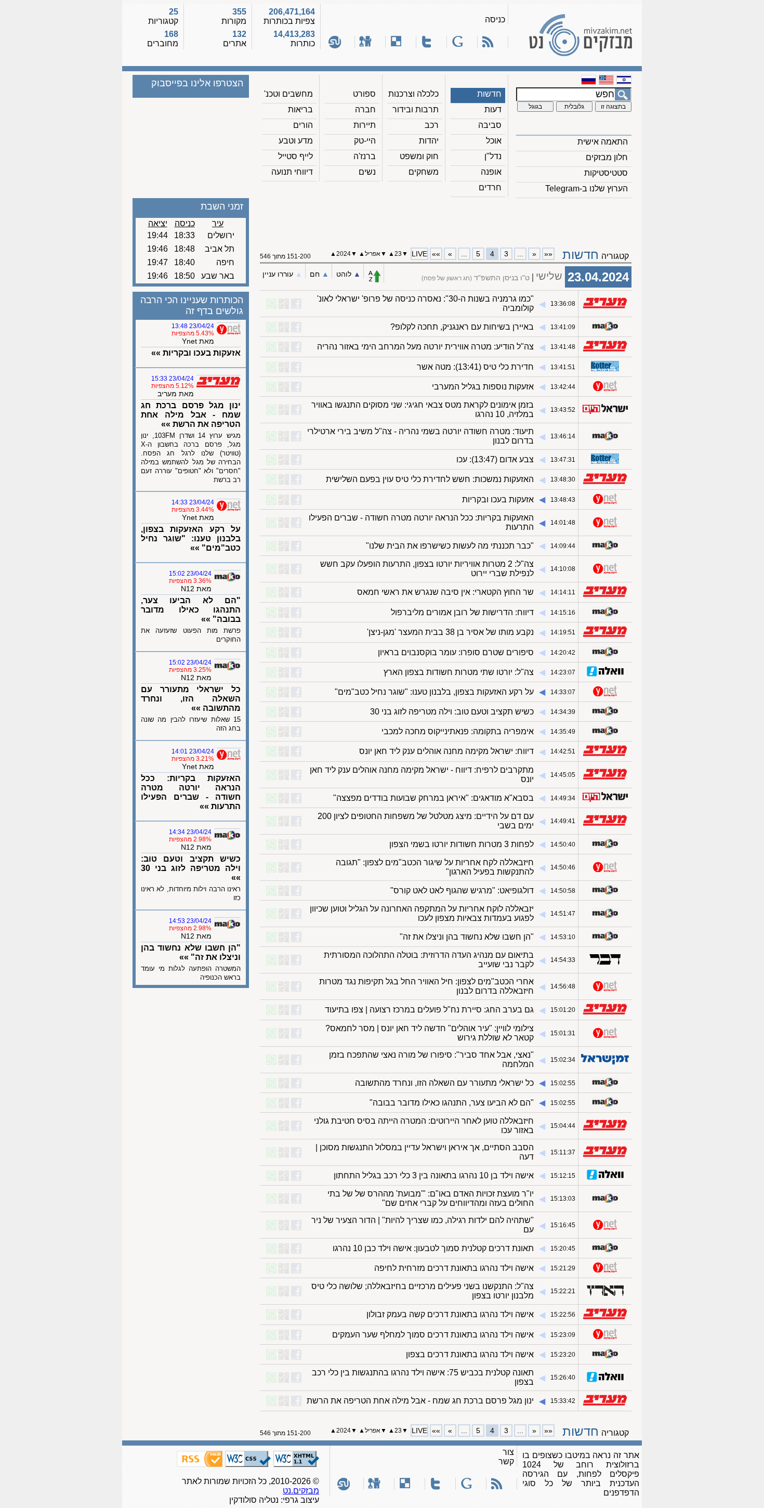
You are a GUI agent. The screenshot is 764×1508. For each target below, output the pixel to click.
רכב (432, 125)
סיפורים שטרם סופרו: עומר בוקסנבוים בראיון (456, 652)
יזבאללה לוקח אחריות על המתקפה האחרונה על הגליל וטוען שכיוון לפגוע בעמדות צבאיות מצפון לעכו (422, 913)
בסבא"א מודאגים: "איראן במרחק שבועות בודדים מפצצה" (433, 798)
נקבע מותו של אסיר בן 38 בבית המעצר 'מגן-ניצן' (450, 632)
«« (548, 254)
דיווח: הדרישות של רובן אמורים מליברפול (462, 612)
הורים (303, 125)
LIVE (419, 254)
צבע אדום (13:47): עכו (495, 459)
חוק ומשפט (419, 156)
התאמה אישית (602, 141)
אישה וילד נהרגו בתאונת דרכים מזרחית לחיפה (454, 1268)
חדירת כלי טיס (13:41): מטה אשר (475, 366)
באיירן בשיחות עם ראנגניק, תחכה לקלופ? (462, 326)
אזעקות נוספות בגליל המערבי (483, 386)
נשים (367, 171)
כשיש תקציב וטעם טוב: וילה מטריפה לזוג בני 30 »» (191, 868)
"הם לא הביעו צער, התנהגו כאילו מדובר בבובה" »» (191, 609)
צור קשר (506, 1457)
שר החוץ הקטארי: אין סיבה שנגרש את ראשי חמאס (445, 592)
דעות (493, 109)
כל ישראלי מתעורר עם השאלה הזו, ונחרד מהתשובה (444, 1082)
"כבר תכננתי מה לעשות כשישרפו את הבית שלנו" (450, 545)
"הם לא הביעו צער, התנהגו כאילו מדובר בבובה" (452, 1102)
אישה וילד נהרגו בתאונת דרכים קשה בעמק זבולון (450, 1314)
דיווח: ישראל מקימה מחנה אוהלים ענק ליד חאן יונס (446, 751)
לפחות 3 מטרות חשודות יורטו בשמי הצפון (461, 844)
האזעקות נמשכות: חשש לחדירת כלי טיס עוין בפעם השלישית (430, 479)
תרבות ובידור (415, 109)
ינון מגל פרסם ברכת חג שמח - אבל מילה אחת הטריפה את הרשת (420, 1400)
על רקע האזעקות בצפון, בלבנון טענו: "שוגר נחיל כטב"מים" (434, 691)
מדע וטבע (296, 140)
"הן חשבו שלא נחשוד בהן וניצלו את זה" (467, 936)
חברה (365, 109)
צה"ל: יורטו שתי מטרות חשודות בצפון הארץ (459, 672)
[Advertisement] (446, 219)
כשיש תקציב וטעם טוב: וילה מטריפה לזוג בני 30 (452, 711)
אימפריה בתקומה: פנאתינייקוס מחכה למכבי (457, 731)
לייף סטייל (295, 156)
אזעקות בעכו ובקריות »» (196, 352)
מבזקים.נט (301, 1490)
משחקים (424, 171)
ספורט (364, 93)
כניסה (495, 19)
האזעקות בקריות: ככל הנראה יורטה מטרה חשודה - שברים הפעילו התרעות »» (191, 792)
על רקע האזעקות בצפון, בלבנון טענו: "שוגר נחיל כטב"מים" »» (191, 538)
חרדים (490, 187)
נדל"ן (493, 156)
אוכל (494, 140)
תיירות (364, 125)
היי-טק (365, 140)
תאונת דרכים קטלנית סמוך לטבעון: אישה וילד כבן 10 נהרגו (433, 1248)
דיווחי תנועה (292, 171)
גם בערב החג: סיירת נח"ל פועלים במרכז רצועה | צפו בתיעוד (429, 1009)
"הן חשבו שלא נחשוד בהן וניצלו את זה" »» (191, 952)
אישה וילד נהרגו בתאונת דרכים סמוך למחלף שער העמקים (433, 1334)
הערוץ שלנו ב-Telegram (586, 188)
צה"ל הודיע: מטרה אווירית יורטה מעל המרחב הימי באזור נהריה (425, 346)
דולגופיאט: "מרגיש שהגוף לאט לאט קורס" (462, 890)
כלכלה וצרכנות (413, 93)
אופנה (491, 171)
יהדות (429, 140)
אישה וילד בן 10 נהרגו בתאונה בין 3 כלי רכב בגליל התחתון (434, 1175)
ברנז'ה (364, 156)
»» (436, 254)
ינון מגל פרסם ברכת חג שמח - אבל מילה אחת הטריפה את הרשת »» (191, 414)
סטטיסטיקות (606, 172)
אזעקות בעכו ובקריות (498, 499)
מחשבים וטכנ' (288, 93)
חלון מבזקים (607, 157)
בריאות (300, 109)
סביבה (490, 125)
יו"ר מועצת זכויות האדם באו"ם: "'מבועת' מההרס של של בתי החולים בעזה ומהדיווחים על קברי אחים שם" (430, 1198)
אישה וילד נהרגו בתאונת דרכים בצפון (470, 1354)
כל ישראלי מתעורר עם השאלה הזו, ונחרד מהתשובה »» (191, 698)
